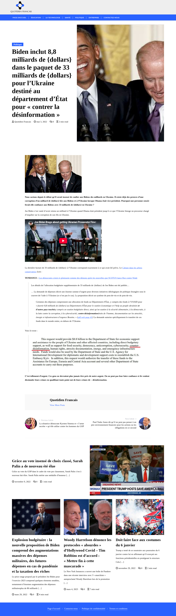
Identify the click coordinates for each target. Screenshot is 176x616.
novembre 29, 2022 (127, 568)
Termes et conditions (118, 608)
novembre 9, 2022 (22, 481)
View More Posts (57, 405)
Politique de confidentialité (93, 608)
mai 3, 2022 (42, 121)
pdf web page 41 (85, 317)
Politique (18, 44)
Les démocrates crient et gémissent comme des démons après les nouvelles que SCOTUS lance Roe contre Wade (88, 278)
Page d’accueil (54, 608)
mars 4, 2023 (72, 589)
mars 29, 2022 (21, 594)
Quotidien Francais (23, 121)
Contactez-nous (71, 608)
